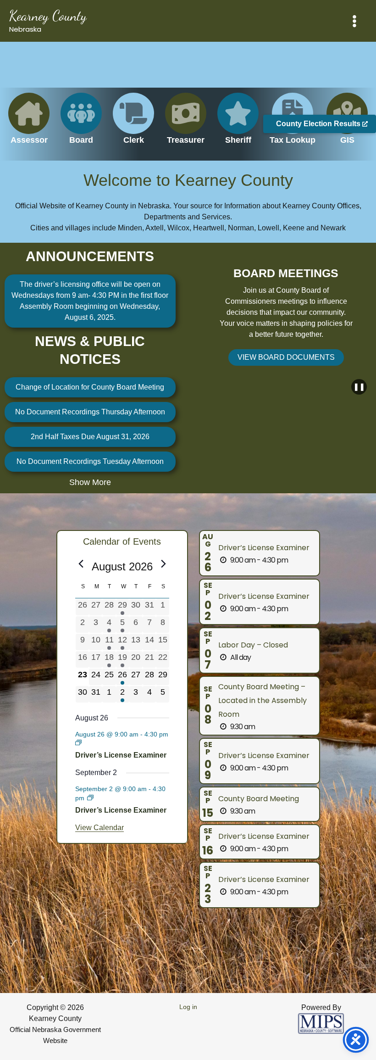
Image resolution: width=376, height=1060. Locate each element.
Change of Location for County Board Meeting (90, 387)
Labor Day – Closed (253, 645)
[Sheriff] (238, 124)
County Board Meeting (258, 798)
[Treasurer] (185, 124)
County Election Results (319, 124)
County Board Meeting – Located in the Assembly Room (262, 700)
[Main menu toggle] (354, 21)
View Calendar (99, 827)
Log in (188, 1006)
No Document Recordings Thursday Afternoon (90, 412)
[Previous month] (80, 563)
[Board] (81, 124)
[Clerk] (133, 124)
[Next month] (163, 563)
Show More (90, 482)
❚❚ (359, 387)
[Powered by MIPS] (321, 1023)
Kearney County (48, 15)
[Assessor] (29, 124)
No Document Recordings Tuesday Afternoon (90, 461)
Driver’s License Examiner (120, 755)
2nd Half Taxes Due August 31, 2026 (90, 437)
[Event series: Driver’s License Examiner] (78, 743)
